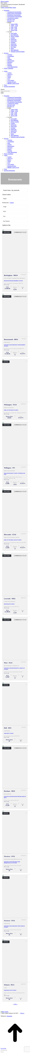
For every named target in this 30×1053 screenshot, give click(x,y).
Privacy (22, 1013)
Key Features (6, 221)
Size (4, 216)
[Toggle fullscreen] (4, 1050)
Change (12, 202)
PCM (4, 211)
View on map (6, 284)
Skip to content (5, 1)
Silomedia (9, 1016)
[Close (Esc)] (1, 1050)
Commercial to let (20, 232)
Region (5, 198)
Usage (4, 206)
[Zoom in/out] (6, 1050)
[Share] (3, 1050)
